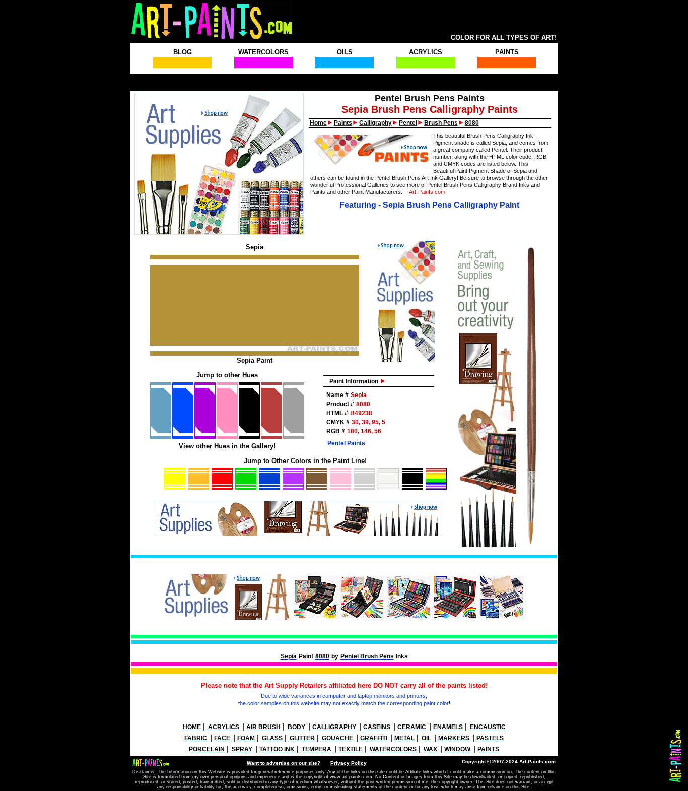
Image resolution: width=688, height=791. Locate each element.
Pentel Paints (346, 443)
